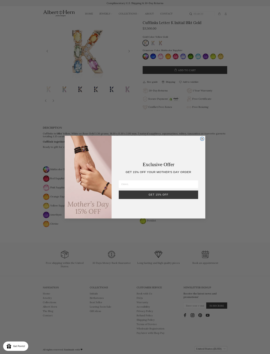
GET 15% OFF (158, 194)
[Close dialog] (202, 139)
